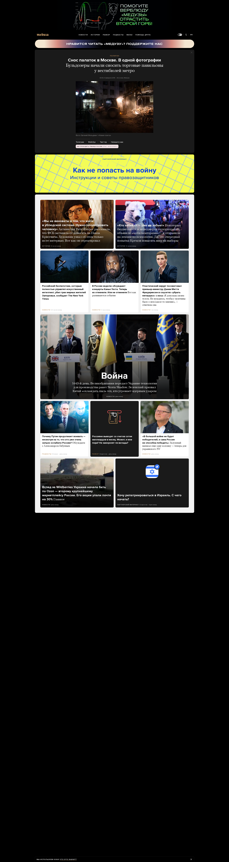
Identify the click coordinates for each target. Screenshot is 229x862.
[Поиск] (186, 34)
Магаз (129, 35)
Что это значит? (68, 859)
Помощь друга (143, 35)
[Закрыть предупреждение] (191, 859)
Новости (83, 35)
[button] (114, 107)
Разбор (106, 35)
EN (191, 35)
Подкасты (118, 35)
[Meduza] (42, 34)
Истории (95, 35)
